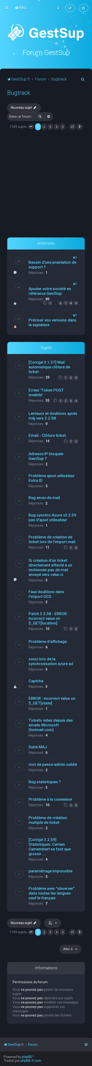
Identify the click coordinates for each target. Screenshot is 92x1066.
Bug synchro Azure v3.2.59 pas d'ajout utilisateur (52, 517)
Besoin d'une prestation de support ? (52, 264)
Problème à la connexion (50, 799)
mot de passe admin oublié (53, 764)
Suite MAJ (38, 747)
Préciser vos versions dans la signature (52, 322)
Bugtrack (18, 92)
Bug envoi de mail (44, 497)
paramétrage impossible (50, 871)
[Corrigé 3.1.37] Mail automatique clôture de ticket (49, 367)
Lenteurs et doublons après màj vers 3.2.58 (53, 416)
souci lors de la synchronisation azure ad (51, 661)
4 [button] (56, 127)
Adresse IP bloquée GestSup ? (46, 456)
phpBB (27, 1057)
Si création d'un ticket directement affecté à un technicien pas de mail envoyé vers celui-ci (50, 567)
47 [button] (72, 127)
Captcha (36, 681)
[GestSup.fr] (46, 32)
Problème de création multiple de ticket (48, 820)
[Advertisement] (46, 184)
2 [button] (44, 127)
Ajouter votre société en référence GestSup (50, 291)
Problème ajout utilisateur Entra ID (52, 478)
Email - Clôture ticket (47, 435)
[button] (31, 127)
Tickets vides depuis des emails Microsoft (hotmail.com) (51, 725)
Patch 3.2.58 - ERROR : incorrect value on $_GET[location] (49, 618)
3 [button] (50, 127)
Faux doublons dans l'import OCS (46, 594)
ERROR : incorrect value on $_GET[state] (52, 700)
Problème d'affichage (48, 641)
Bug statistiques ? (45, 781)
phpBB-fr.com (31, 1060)
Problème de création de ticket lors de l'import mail (52, 539)
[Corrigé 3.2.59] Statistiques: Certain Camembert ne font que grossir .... (50, 846)
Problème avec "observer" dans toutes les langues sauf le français (52, 893)
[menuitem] (21, 7)
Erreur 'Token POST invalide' (46, 392)
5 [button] (62, 127)
